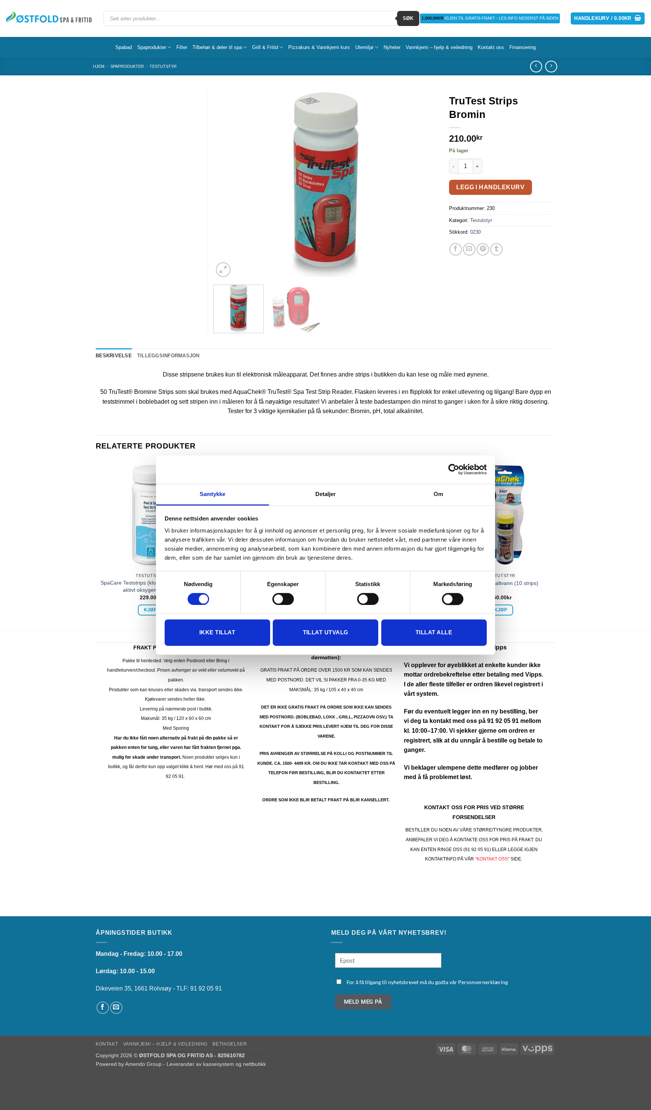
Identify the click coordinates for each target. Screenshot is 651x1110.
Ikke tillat (217, 632)
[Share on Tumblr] (496, 249)
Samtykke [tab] (213, 494)
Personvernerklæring (483, 982)
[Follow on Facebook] (102, 1007)
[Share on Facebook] (455, 249)
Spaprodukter (151, 47)
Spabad (123, 47)
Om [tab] (438, 494)
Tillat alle (434, 632)
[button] (608, 18)
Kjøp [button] (150, 610)
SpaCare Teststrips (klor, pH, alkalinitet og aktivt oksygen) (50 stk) (150, 586)
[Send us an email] (116, 1007)
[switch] (283, 599)
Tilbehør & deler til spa (217, 47)
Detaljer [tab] (325, 494)
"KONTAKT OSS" (492, 859)
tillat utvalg (325, 632)
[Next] (423, 185)
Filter (181, 47)
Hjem (98, 66)
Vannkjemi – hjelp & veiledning (439, 47)
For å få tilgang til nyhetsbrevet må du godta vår (427, 982)
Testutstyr (163, 66)
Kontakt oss (491, 47)
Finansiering (522, 47)
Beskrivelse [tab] (114, 355)
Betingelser (229, 1044)
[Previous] (227, 185)
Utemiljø (364, 47)
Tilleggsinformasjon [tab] (168, 355)
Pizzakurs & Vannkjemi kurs (319, 47)
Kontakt (107, 1044)
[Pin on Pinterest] (483, 249)
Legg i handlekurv (490, 187)
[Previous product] (551, 66)
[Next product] (536, 66)
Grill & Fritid (265, 47)
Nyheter (392, 47)
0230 (475, 232)
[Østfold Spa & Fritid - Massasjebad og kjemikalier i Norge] (49, 18)
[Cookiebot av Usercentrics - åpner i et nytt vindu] (454, 469)
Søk (408, 18)
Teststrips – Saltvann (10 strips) (500, 583)
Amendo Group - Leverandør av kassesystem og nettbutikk (195, 1064)
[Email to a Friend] (469, 249)
